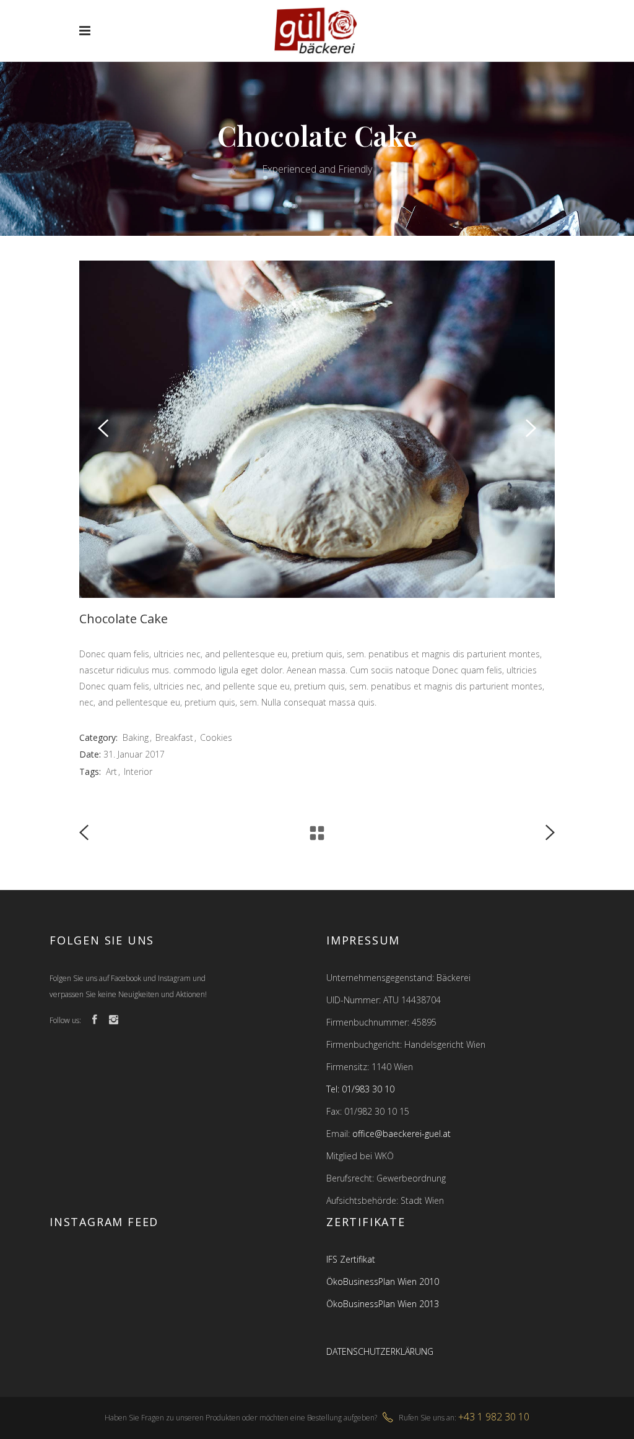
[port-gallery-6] (317, 429)
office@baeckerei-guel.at (401, 1133)
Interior (138, 771)
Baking (136, 737)
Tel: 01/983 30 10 (360, 1089)
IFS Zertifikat (350, 1259)
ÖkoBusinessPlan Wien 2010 (382, 1281)
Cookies (216, 737)
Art (111, 771)
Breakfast (174, 737)
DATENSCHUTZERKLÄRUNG (379, 1351)
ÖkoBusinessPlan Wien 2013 (382, 1304)
